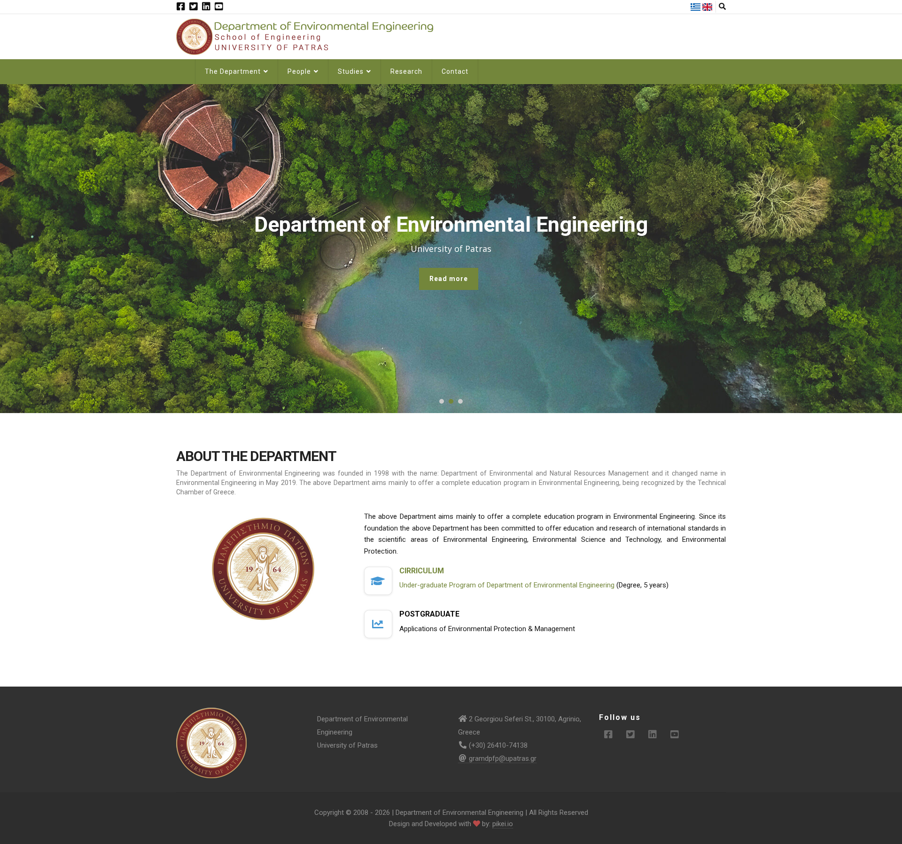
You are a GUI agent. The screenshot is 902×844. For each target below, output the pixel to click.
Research (406, 71)
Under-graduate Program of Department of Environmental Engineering (506, 585)
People (300, 71)
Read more (448, 278)
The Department (234, 71)
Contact (455, 71)
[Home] (310, 36)
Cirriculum (421, 570)
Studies (351, 71)
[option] (451, 248)
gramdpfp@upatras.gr (503, 758)
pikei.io (502, 824)
